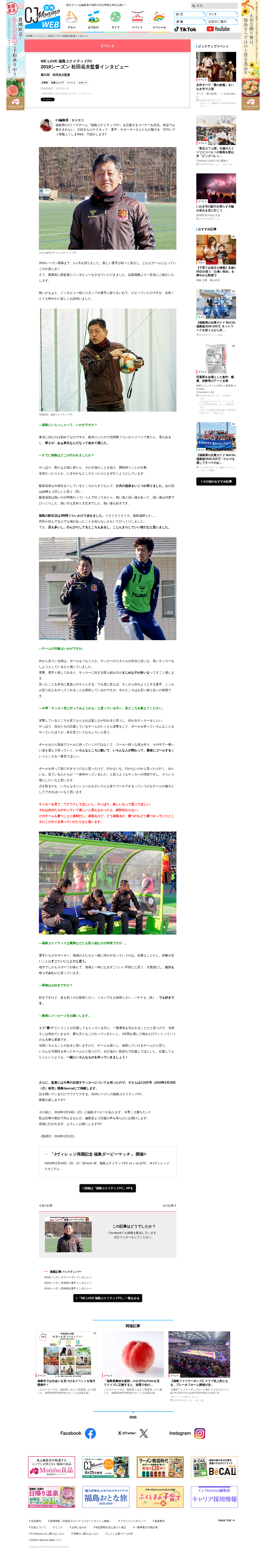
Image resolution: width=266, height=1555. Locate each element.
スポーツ (83, 82)
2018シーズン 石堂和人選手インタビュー (67, 1282)
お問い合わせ (79, 1527)
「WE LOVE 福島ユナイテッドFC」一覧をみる (109, 1298)
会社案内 (36, 1521)
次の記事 (168, 1205)
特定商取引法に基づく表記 (111, 1527)
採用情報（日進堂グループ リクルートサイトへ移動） (80, 1521)
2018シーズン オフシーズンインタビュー (67, 1277)
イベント (40, 36)
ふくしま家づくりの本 (120, 1533)
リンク (59, 1527)
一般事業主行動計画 (146, 1527)
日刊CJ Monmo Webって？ (46, 1540)
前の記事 (47, 1205)
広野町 (45, 82)
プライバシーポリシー (133, 1521)
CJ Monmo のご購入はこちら (47, 1533)
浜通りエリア (57, 82)
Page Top (224, 1520)
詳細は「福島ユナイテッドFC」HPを (109, 1188)
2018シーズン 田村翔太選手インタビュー (67, 1288)
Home (29, 36)
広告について (38, 1527)
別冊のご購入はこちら (86, 1533)
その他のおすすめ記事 (217, 481)
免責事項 (160, 1521)
